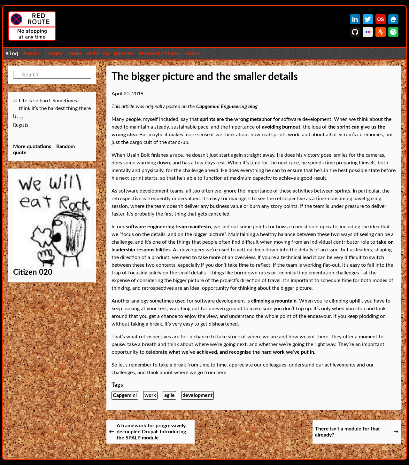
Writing (98, 54)
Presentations (159, 54)
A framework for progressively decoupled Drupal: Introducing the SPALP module (151, 431)
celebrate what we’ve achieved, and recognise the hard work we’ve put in (230, 352)
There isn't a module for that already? (347, 431)
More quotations (32, 146)
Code (75, 54)
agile (169, 395)
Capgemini (125, 395)
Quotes (123, 54)
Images (54, 54)
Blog (11, 54)
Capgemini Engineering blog (227, 106)
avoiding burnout (281, 127)
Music (31, 54)
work (150, 395)
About (193, 54)
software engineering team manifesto (168, 226)
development (197, 395)
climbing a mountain (274, 300)
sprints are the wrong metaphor (236, 119)
